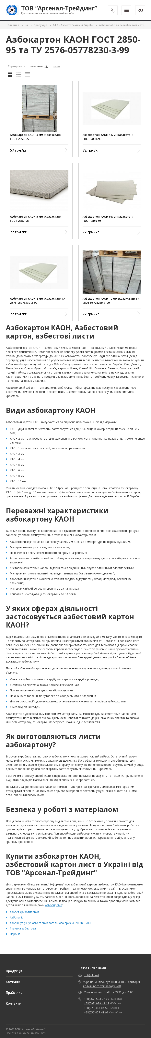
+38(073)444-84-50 (96, 1008)
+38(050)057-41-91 (96, 1012)
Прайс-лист (15, 992)
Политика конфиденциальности (26, 1033)
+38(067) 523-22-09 (96, 999)
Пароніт (15, 934)
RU (140, 10)
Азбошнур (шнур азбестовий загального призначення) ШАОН (51, 923)
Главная (13, 25)
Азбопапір (16, 917)
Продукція (14, 971)
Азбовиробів (53, 905)
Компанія (13, 982)
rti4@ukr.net (91, 975)
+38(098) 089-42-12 (96, 1003)
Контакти (13, 1003)
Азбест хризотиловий (24, 912)
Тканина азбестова (23, 928)
